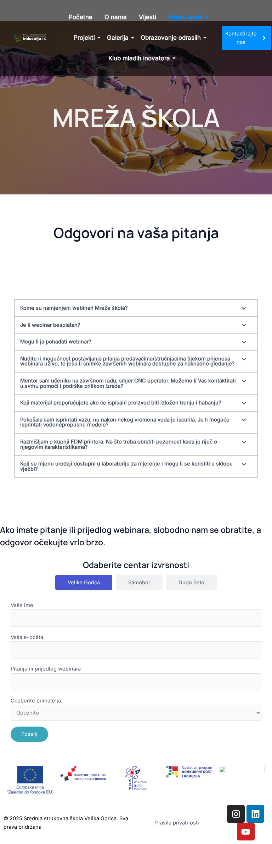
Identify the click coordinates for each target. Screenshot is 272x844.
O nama (115, 17)
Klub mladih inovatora (139, 58)
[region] (92, 788)
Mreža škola (185, 17)
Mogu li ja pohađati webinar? (55, 341)
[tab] (83, 583)
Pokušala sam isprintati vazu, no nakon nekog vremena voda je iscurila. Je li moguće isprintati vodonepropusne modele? (125, 422)
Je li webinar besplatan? (50, 325)
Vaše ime (22, 605)
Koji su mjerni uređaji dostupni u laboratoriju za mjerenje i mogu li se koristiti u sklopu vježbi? (126, 466)
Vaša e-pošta (27, 637)
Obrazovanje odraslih (171, 37)
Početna (80, 17)
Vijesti (147, 17)
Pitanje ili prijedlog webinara (46, 669)
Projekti (84, 37)
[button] (136, 308)
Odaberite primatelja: (36, 700)
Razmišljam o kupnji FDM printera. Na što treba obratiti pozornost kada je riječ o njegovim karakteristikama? (118, 444)
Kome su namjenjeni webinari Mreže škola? (74, 308)
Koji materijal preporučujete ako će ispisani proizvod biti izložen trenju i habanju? (120, 402)
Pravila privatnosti (177, 823)
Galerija (118, 37)
